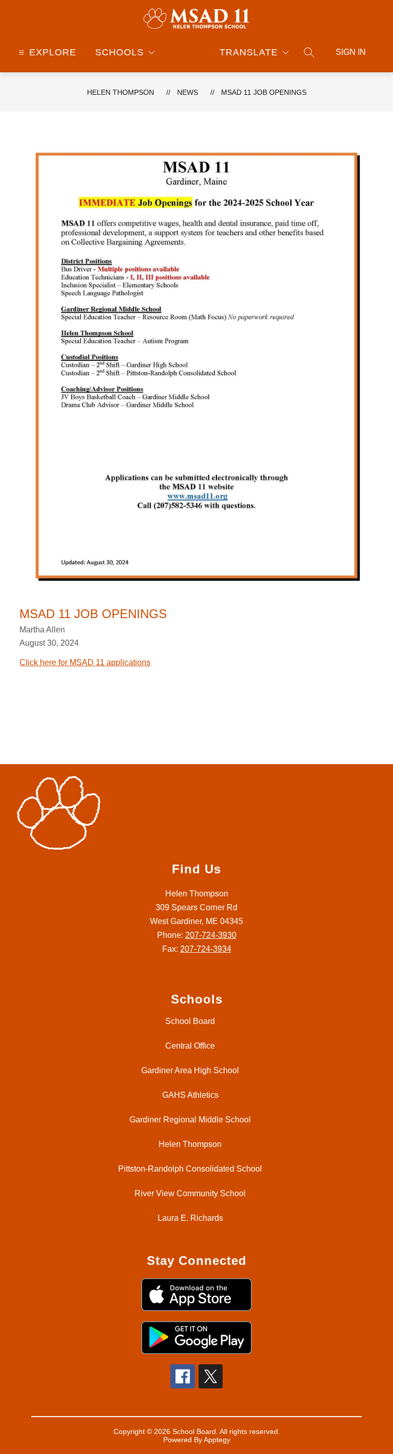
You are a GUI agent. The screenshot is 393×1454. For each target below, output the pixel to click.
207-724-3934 (205, 949)
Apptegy (217, 1440)
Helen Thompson (120, 92)
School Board (190, 1021)
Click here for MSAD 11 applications (84, 662)
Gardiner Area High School (190, 1070)
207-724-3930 (210, 935)
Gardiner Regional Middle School (190, 1119)
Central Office (190, 1045)
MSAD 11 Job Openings (264, 92)
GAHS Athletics (190, 1095)
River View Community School (190, 1193)
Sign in (351, 52)
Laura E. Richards (190, 1218)
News (187, 92)
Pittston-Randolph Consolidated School (190, 1168)
